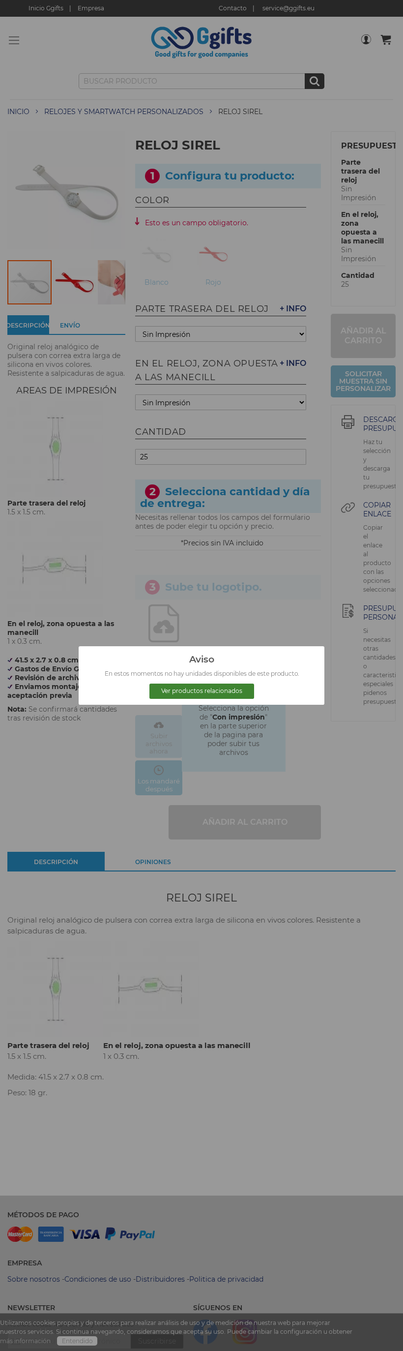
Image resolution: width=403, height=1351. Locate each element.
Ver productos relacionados (201, 690)
